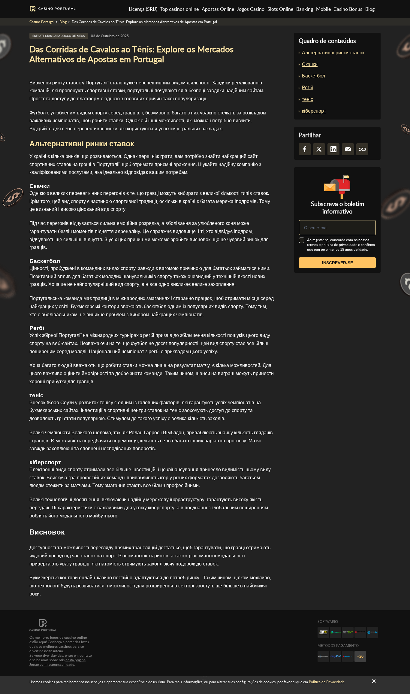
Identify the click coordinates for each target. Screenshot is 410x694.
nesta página (75, 660)
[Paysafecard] (348, 656)
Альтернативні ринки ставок (333, 53)
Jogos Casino (250, 9)
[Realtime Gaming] (360, 632)
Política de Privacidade (327, 682)
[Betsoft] (323, 632)
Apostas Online (218, 9)
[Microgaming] (335, 632)
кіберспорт (314, 111)
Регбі (307, 87)
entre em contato (78, 655)
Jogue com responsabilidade (51, 664)
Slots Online (280, 9)
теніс (307, 99)
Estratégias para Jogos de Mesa (58, 36)
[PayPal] (335, 656)
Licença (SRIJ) (143, 9)
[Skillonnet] (372, 632)
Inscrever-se (337, 262)
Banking (304, 9)
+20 (360, 656)
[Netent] (348, 632)
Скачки (310, 64)
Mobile (323, 9)
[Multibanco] (323, 656)
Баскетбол (313, 76)
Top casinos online (179, 9)
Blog (370, 9)
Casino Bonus (347, 9)
